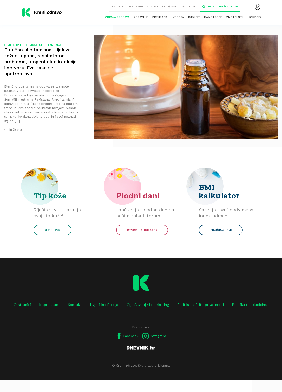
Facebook (130, 336)
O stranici (117, 6)
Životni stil (235, 17)
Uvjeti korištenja (104, 304)
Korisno (254, 17)
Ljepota (178, 17)
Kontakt (152, 6)
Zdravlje (141, 17)
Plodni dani (138, 195)
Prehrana (159, 17)
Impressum (136, 6)
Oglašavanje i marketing (179, 6)
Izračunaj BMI (221, 230)
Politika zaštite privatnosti (200, 304)
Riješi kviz (52, 230)
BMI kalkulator (219, 191)
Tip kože (50, 195)
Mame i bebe (213, 17)
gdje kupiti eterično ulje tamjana (32, 44)
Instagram (157, 336)
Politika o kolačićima (250, 304)
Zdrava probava (117, 17)
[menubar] (257, 7)
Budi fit (194, 17)
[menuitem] (257, 7)
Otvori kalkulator (142, 230)
